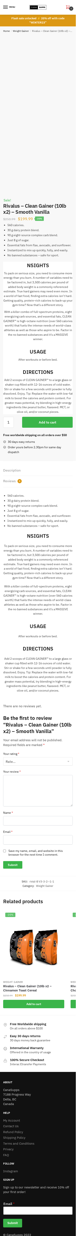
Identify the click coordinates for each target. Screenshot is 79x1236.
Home (6, 30)
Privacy (8, 1149)
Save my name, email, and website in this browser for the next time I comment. (35, 852)
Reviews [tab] (11, 481)
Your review (12, 771)
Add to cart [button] (33, 1004)
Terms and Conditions (18, 1143)
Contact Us (11, 1126)
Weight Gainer (21, 30)
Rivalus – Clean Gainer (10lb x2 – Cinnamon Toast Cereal (27, 988)
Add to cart (47, 422)
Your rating (11, 754)
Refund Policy (13, 1132)
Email (7, 832)
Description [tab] (12, 470)
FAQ (6, 1155)
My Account (11, 1120)
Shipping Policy (14, 1138)
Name (8, 813)
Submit (12, 1223)
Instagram (10, 1171)
